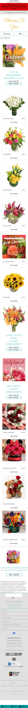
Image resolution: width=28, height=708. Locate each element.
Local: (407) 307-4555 (14, 646)
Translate (18, 2)
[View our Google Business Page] (14, 634)
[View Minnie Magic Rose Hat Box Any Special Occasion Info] (14, 450)
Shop (8, 33)
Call (5, 706)
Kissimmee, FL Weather (7, 685)
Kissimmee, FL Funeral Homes (9, 680)
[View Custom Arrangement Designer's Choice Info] (14, 56)
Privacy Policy (6, 691)
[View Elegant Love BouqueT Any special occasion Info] (14, 416)
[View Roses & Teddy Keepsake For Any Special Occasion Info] (14, 487)
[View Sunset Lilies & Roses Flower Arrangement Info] (14, 319)
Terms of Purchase (18, 691)
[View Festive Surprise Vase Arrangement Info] (14, 139)
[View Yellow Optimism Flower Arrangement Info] (14, 175)
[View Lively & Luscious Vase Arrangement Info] (14, 211)
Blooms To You (14, 24)
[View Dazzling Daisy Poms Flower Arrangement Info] (14, 103)
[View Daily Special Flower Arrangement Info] (14, 369)
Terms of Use (14, 694)
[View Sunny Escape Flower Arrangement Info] (14, 282)
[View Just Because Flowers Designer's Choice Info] (14, 246)
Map (15, 706)
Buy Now (14, 83)
